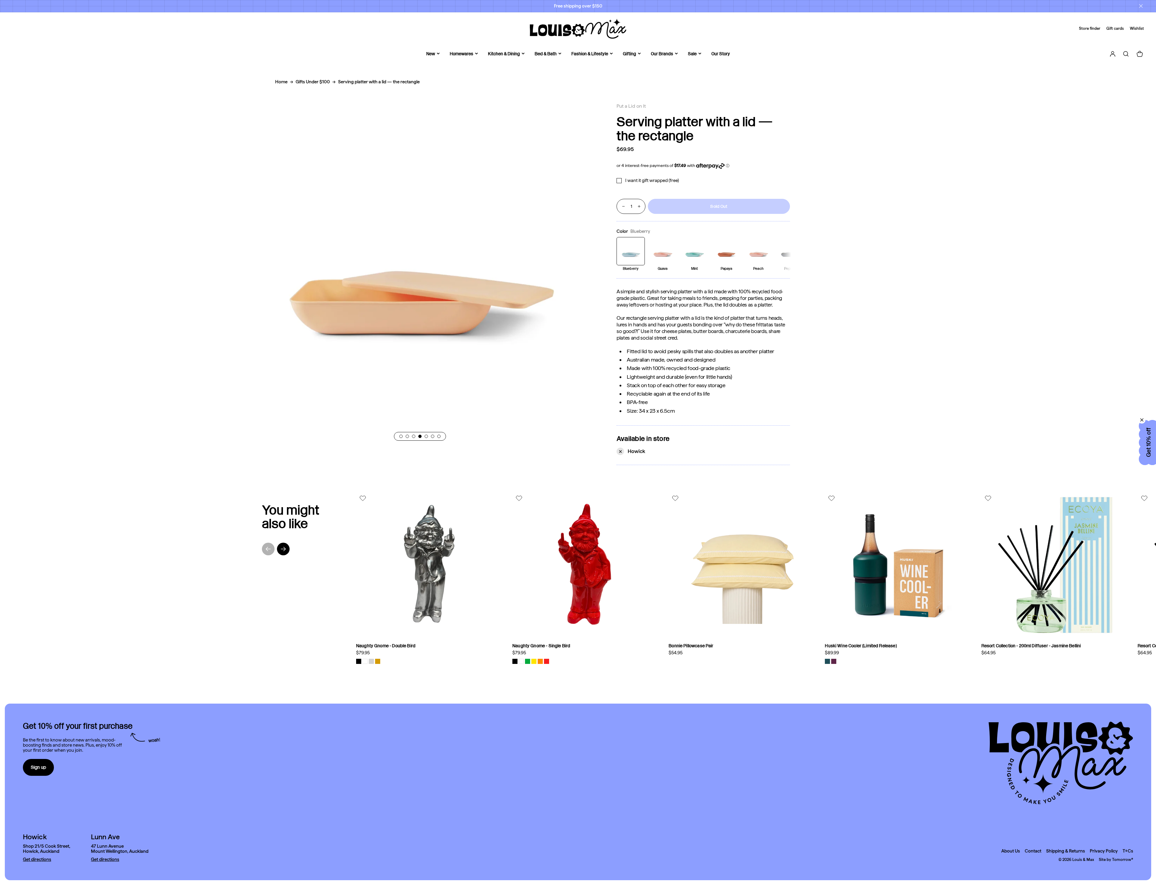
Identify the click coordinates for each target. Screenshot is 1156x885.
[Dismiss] (1141, 420)
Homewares (461, 53)
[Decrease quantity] (623, 206)
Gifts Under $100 (313, 82)
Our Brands (662, 53)
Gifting (629, 53)
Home (281, 82)
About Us (1010, 851)
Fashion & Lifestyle (589, 53)
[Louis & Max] (578, 28)
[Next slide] (283, 549)
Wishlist (1137, 28)
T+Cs (1128, 851)
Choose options (475, 629)
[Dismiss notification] (1141, 6)
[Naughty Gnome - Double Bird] (429, 565)
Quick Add (1105, 629)
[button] (401, 436)
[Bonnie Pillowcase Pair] (742, 565)
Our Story (720, 53)
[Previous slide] (268, 549)
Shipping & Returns (1065, 851)
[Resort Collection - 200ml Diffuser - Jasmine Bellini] (1055, 565)
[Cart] (1140, 54)
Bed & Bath (546, 53)
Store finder (1089, 28)
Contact (1033, 851)
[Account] (1112, 53)
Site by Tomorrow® (1116, 859)
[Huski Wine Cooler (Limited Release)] (898, 565)
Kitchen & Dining (504, 53)
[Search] (1126, 53)
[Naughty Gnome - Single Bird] (586, 565)
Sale (692, 53)
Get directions (37, 859)
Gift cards (1115, 28)
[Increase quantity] (639, 206)
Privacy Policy (1104, 851)
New (430, 53)
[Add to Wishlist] (363, 498)
